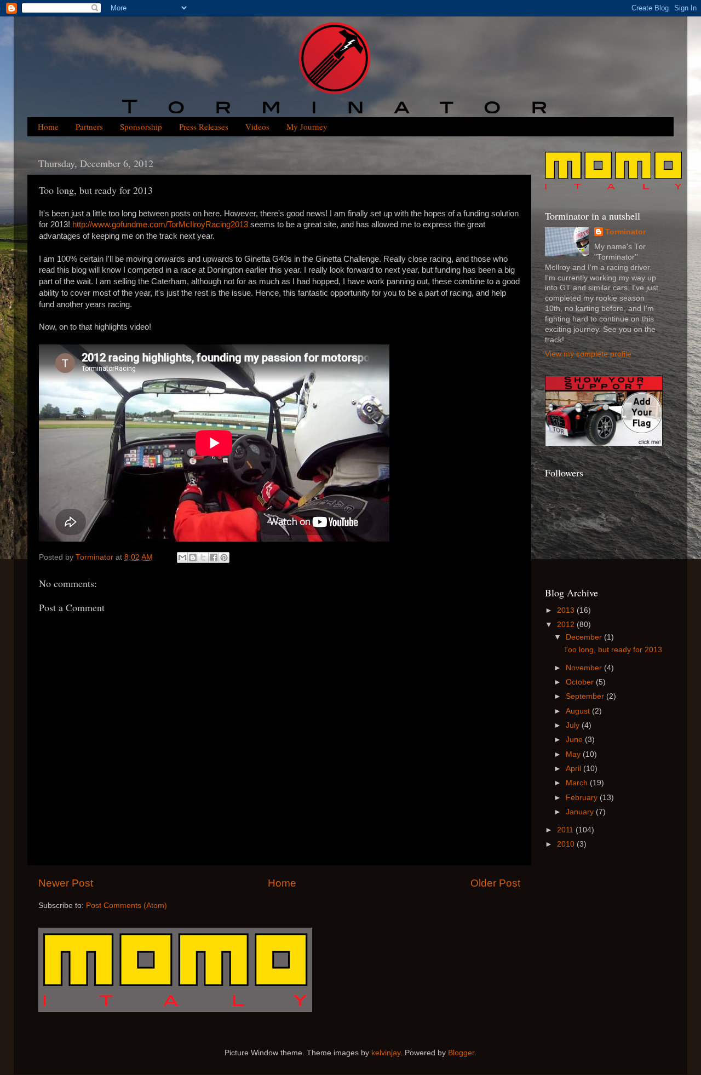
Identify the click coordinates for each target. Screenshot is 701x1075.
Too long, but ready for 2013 (613, 650)
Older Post (495, 883)
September (586, 696)
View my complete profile (588, 354)
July (574, 725)
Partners (89, 126)
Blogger (461, 1053)
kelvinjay (385, 1053)
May (574, 754)
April (574, 768)
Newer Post (65, 883)
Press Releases (203, 126)
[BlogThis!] (192, 557)
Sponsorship (141, 126)
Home (48, 126)
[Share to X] (203, 557)
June (575, 739)
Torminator (625, 232)
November (585, 668)
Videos (257, 126)
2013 (567, 610)
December (585, 637)
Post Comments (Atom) (126, 905)
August (579, 711)
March (578, 783)
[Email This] (182, 557)
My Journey (306, 126)
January (581, 812)
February (583, 798)
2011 (566, 830)
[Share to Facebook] (213, 557)
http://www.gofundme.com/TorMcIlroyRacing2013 (160, 224)
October (581, 682)
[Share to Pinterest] (224, 557)
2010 (567, 844)
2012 (567, 624)
